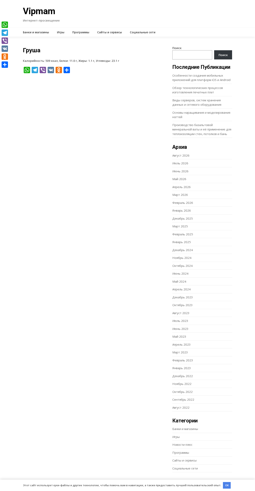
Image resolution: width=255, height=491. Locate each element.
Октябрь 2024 (182, 266)
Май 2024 (179, 281)
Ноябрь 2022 (181, 384)
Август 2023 (180, 313)
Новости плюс (182, 445)
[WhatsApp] (5, 25)
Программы (80, 32)
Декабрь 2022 (182, 376)
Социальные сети (142, 32)
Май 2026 (179, 179)
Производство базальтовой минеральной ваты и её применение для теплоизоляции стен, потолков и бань (201, 129)
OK (227, 485)
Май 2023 (179, 336)
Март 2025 (180, 226)
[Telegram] (5, 33)
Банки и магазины (36, 32)
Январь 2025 (181, 242)
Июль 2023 (180, 321)
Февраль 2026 (182, 203)
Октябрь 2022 (182, 392)
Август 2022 (180, 407)
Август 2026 (180, 155)
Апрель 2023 (181, 344)
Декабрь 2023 (182, 297)
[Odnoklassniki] (5, 57)
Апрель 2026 (181, 187)
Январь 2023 (181, 368)
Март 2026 (180, 195)
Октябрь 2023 (182, 305)
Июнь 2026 (180, 171)
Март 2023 (180, 352)
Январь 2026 (181, 210)
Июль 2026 (180, 163)
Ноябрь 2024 (181, 258)
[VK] (5, 49)
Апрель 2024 (181, 289)
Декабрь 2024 (182, 250)
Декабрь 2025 (182, 218)
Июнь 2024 (180, 273)
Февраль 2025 (182, 234)
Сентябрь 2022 (183, 399)
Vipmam (39, 11)
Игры (60, 32)
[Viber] (5, 41)
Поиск (176, 48)
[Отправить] (5, 65)
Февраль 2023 (182, 360)
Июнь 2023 (180, 329)
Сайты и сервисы (109, 32)
